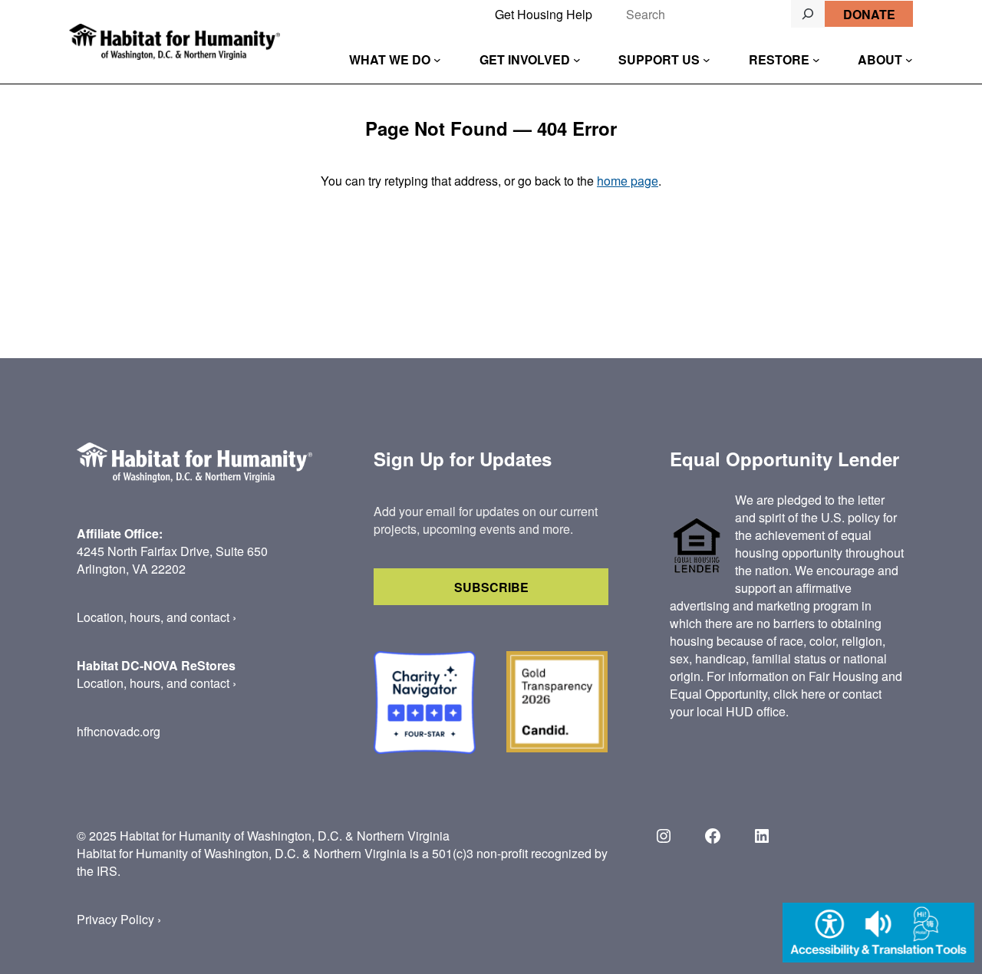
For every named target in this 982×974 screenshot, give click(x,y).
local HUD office (741, 711)
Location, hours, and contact (153, 617)
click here (799, 694)
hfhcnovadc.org (118, 731)
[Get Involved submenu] (577, 60)
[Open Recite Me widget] (878, 934)
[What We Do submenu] (437, 60)
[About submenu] (909, 60)
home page (627, 180)
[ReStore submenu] (816, 60)
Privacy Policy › (119, 919)
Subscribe (491, 587)
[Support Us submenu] (706, 60)
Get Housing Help (543, 14)
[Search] (808, 14)
